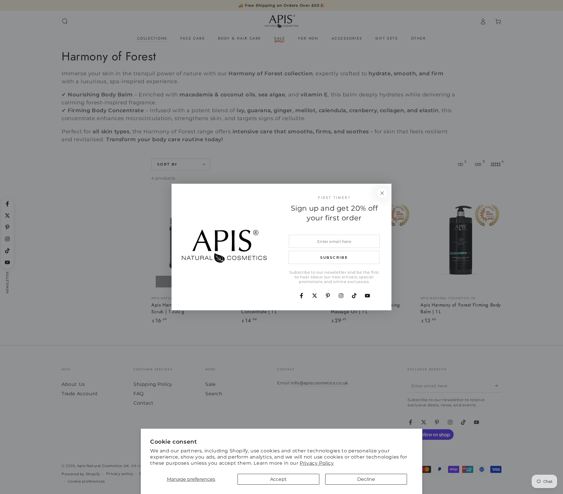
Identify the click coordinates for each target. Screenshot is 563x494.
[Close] (382, 193)
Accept (278, 479)
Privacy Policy (317, 463)
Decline (366, 479)
